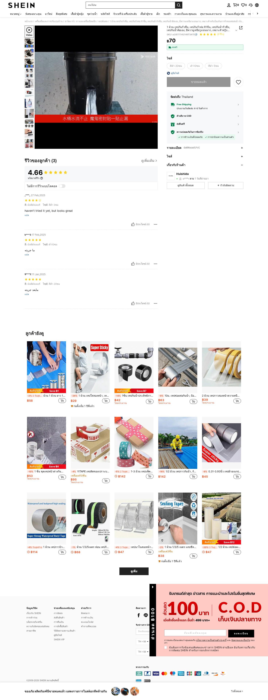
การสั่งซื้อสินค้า (61, 626)
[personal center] (229, 5)
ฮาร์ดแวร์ (69, 21)
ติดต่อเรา (85, 613)
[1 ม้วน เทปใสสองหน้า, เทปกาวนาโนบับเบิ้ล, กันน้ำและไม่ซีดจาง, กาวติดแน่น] (90, 367)
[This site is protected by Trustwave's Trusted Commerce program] (138, 680)
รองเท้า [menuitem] (167, 13)
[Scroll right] (257, 13)
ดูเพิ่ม (134, 571)
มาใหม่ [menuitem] (48, 13)
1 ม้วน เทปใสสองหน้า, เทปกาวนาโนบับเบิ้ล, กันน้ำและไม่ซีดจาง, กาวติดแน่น (90, 395)
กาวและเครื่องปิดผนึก (86, 21)
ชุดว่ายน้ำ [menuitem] (92, 13)
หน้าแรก (29, 21)
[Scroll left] (253, 13)
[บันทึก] (238, 82)
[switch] (62, 186)
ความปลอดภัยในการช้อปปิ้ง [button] (190, 132)
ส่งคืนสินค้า (59, 617)
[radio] (176, 66)
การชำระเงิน (87, 617)
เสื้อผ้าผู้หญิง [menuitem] (77, 13)
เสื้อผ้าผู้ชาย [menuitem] (146, 13)
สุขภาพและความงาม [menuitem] (211, 13)
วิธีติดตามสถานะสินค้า (64, 631)
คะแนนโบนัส (87, 622)
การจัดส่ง (58, 613)
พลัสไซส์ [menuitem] (105, 13)
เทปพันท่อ (103, 21)
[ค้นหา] (178, 5)
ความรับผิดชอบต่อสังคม (37, 626)
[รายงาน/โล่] (155, 224)
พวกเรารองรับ (142, 667)
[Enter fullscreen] (153, 145)
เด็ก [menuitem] (158, 13)
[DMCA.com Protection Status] (147, 680)
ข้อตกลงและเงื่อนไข (240, 640)
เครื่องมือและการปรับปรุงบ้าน (49, 21)
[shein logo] (21, 5)
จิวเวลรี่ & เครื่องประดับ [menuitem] (125, 13)
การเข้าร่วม (31, 617)
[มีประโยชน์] (133, 224)
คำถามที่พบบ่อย (88, 626)
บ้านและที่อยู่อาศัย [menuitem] (235, 13)
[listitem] (46, 376)
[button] (250, 5)
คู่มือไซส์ (58, 635)
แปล (27, 215)
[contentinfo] (190, 673)
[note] (46, 391)
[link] (236, 5)
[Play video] (96, 87)
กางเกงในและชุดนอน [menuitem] (186, 13)
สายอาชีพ (31, 631)
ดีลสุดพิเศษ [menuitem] (61, 13)
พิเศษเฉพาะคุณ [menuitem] (33, 13)
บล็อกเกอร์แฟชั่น (34, 622)
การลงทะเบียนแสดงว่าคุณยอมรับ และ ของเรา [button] (209, 641)
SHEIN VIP (59, 639)
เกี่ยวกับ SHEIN (33, 613)
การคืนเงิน (59, 622)
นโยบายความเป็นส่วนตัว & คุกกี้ (211, 640)
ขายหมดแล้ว (198, 82)
